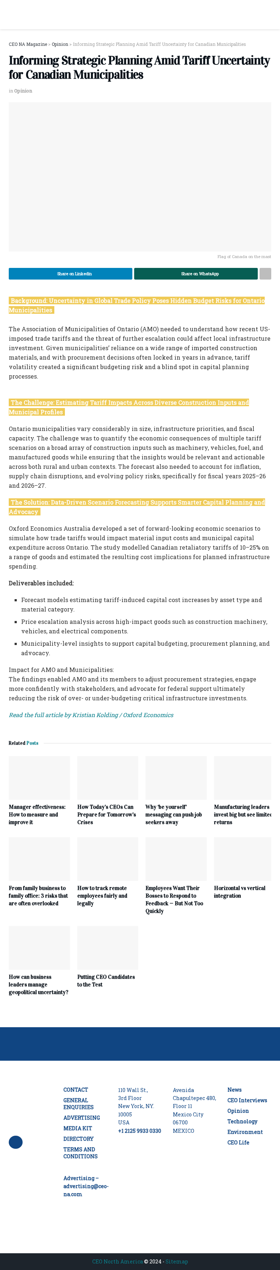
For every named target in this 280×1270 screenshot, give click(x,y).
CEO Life (238, 1142)
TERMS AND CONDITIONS (80, 1153)
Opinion (23, 90)
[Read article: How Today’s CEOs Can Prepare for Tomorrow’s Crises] (108, 778)
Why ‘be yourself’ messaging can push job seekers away (173, 815)
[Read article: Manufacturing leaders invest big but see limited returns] (244, 778)
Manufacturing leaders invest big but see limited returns (243, 815)
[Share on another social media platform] (265, 274)
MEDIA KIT (77, 1128)
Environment (245, 1131)
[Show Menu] (12, 14)
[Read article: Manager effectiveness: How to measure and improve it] (39, 778)
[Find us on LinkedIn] (16, 1142)
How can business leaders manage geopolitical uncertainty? (38, 985)
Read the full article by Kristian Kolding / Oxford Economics (91, 715)
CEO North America (117, 1261)
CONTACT (75, 1089)
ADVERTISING (81, 1117)
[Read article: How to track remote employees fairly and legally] (108, 859)
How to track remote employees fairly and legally (102, 896)
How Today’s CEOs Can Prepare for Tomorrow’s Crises (106, 815)
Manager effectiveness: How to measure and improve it (37, 815)
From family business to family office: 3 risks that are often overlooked (38, 896)
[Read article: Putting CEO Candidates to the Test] (108, 948)
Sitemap (177, 1261)
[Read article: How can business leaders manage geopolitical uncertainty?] (39, 948)
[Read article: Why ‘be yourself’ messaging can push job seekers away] (176, 778)
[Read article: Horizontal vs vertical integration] (244, 859)
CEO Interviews (247, 1100)
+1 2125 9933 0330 (139, 1130)
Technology (242, 1121)
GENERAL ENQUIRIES (78, 1104)
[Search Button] (268, 14)
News (235, 1089)
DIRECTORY (78, 1138)
